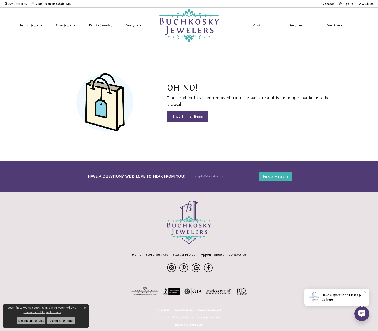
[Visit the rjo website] (241, 291)
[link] (15, 3)
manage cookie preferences (42, 312)
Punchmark (196, 325)
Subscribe (275, 176)
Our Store (334, 25)
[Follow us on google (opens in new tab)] (196, 267)
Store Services (157, 254)
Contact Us (237, 254)
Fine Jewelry (66, 25)
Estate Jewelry (100, 25)
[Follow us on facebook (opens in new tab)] (208, 267)
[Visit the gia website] (193, 291)
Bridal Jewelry (31, 25)
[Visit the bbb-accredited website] (171, 291)
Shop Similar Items (188, 116)
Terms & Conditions (184, 310)
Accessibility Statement (209, 310)
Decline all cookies (31, 320)
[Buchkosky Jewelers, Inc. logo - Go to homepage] (189, 25)
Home (136, 254)
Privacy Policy (163, 310)
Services (295, 25)
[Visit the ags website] (144, 291)
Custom (259, 25)
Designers (133, 25)
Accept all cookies (61, 320)
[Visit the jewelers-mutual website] (218, 291)
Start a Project (185, 254)
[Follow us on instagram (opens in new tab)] (171, 267)
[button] (328, 3)
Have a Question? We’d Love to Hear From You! (136, 176)
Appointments (212, 254)
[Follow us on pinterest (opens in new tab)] (183, 267)
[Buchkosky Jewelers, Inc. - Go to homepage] (189, 222)
